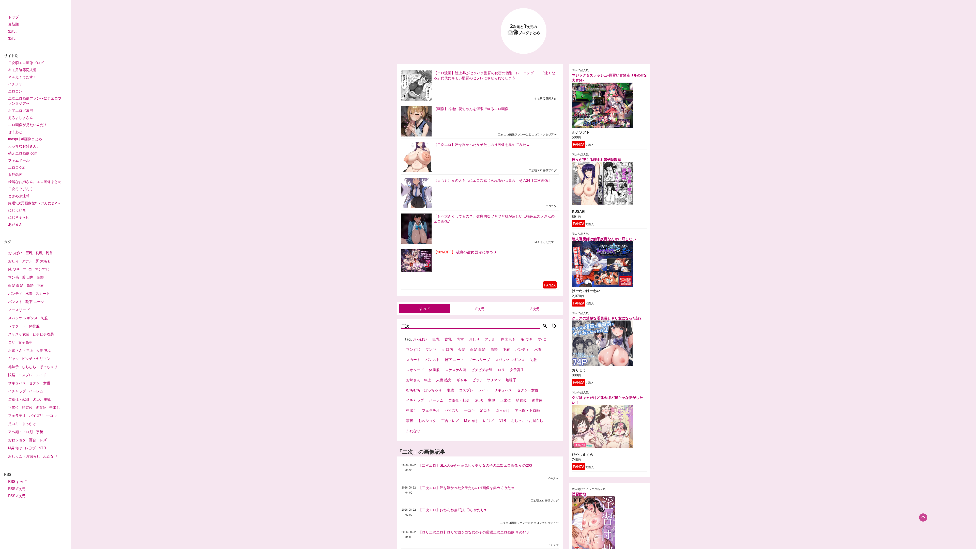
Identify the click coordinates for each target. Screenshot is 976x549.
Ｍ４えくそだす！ (22, 76)
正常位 (13, 407)
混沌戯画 (15, 174)
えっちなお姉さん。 (24, 145)
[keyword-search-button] (544, 326)
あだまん (15, 224)
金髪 (40, 277)
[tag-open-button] (554, 326)
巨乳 (29, 252)
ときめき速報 (18, 195)
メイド (41, 374)
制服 (44, 317)
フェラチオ (17, 415)
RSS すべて (17, 481)
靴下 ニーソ (34, 301)
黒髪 (30, 285)
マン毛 (13, 277)
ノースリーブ (18, 309)
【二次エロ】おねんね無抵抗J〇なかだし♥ (452, 509)
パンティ (15, 293)
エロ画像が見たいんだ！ (27, 124)
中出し (54, 407)
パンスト (15, 301)
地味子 (13, 366)
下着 (40, 285)
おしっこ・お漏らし (24, 456)
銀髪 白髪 (15, 285)
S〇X (37, 399)
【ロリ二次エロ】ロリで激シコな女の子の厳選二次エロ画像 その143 (473, 532)
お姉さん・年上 (20, 350)
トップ (13, 16)
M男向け (15, 447)
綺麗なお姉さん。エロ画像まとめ (35, 181)
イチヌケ (15, 83)
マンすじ (42, 268)
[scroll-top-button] (923, 517)
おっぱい (15, 252)
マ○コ (27, 268)
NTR (42, 447)
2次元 (12, 31)
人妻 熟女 (43, 350)
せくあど (15, 131)
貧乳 (39, 252)
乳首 (49, 252)
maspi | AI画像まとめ (25, 138)
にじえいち (17, 209)
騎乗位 (27, 407)
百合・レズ (38, 439)
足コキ (13, 423)
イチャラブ (17, 390)
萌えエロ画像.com (22, 153)
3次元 (12, 38)
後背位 (41, 407)
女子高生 (25, 342)
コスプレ (25, 374)
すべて (424, 308)
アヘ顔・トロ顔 (20, 431)
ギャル (13, 358)
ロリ (11, 342)
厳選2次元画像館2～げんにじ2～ (34, 202)
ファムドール (18, 160)
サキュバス (17, 382)
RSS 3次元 (16, 495)
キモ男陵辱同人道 (22, 69)
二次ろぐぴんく (20, 188)
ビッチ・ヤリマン (36, 358)
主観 (47, 399)
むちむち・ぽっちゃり (39, 366)
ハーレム (36, 390)
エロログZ (16, 167)
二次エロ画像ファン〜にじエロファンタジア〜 (35, 101)
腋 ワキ (14, 268)
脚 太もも (43, 260)
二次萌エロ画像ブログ (26, 62)
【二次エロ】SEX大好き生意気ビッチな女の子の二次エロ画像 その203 (475, 465)
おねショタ (17, 439)
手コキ (51, 415)
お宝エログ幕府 (20, 110)
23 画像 (523, 29)
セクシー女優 (39, 382)
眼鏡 (11, 374)
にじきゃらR (18, 217)
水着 (29, 293)
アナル (27, 260)
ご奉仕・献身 (18, 399)
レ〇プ (30, 447)
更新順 (13, 23)
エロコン (15, 91)
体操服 (34, 325)
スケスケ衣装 (18, 334)
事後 (39, 431)
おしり (13, 260)
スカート (43, 293)
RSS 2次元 (16, 488)
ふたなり (50, 456)
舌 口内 (28, 277)
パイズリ (36, 415)
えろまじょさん (20, 117)
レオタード (17, 325)
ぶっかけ (29, 423)
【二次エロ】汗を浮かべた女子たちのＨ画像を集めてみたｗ (466, 487)
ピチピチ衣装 (43, 334)
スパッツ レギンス (23, 317)
